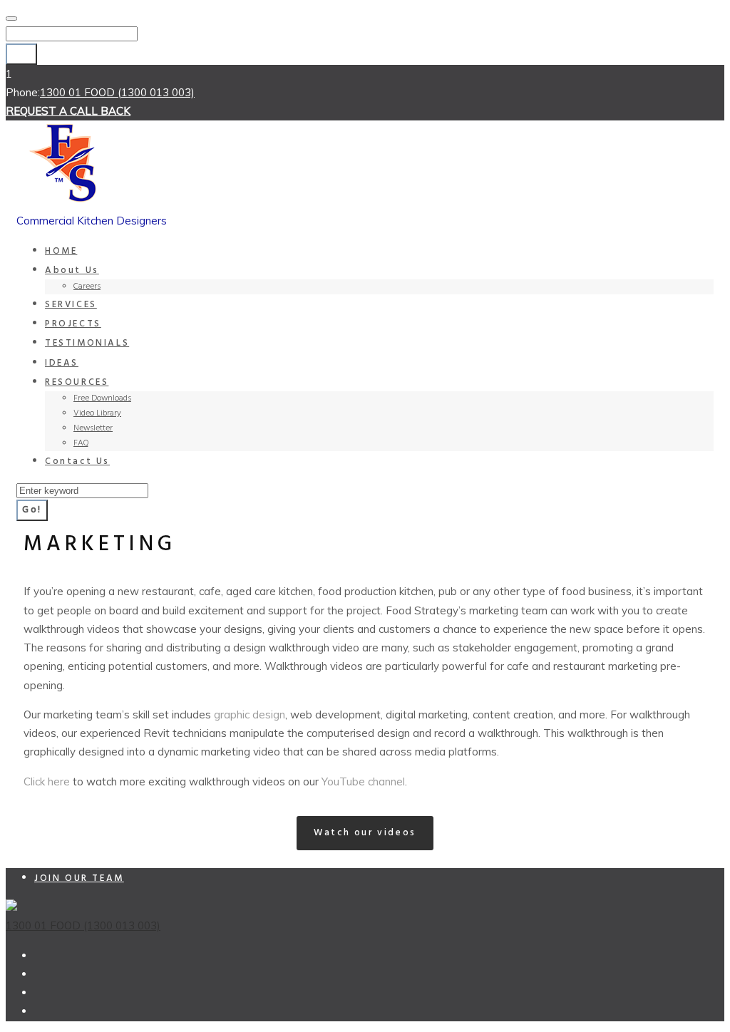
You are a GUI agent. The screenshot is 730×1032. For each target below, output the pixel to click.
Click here (47, 781)
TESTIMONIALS (87, 343)
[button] (365, 833)
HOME (61, 251)
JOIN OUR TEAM (79, 878)
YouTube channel (363, 781)
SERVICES (71, 304)
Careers (87, 286)
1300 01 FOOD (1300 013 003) (117, 92)
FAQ (81, 443)
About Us (72, 270)
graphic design (249, 714)
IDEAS (61, 363)
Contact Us (77, 461)
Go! (21, 53)
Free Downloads (102, 398)
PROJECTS (73, 323)
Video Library (97, 413)
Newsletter (93, 428)
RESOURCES (76, 382)
